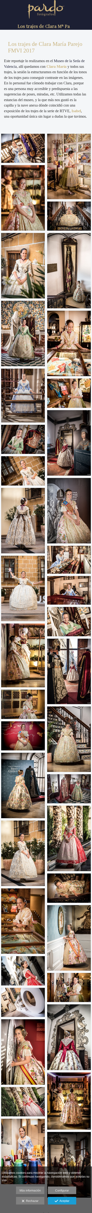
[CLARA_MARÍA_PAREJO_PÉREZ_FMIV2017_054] (23, 470)
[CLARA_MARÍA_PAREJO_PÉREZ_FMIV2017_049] (23, 1002)
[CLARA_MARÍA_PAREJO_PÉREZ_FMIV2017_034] (69, 1037)
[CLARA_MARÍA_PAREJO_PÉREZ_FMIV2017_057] (23, 1101)
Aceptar (63, 1201)
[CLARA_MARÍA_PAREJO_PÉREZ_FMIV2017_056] (69, 838)
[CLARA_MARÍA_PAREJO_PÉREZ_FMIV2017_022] (69, 216)
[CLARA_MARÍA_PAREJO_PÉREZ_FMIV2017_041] (69, 166)
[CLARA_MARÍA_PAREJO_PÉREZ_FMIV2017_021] (69, 888)
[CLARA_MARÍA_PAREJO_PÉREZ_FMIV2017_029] (69, 1164)
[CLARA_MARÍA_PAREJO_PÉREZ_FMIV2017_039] (69, 343)
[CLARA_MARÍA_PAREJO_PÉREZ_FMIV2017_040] (23, 921)
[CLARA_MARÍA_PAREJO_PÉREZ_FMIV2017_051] (23, 520)
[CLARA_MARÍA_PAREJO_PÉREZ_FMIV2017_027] (69, 621)
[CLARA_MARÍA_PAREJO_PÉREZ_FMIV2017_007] (69, 1101)
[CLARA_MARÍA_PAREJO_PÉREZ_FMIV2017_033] (69, 443)
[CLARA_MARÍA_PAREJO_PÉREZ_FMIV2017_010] (23, 704)
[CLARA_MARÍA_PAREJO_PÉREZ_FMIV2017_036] (69, 393)
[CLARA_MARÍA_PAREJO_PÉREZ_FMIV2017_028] (23, 333)
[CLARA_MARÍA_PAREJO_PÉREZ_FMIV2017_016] (69, 938)
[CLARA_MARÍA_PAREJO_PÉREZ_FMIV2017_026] (23, 439)
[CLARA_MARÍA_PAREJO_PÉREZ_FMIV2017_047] (23, 395)
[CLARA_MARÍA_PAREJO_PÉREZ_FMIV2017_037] (69, 987)
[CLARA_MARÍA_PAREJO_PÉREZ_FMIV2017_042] (69, 560)
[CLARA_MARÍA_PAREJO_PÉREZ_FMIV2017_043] (69, 590)
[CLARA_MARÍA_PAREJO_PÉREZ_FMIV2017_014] (23, 735)
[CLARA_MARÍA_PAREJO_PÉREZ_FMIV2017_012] (69, 510)
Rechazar (31, 1201)
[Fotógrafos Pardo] (46, 20)
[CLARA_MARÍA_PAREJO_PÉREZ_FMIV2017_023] (23, 785)
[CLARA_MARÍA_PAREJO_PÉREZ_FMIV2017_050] (23, 265)
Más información (30, 1190)
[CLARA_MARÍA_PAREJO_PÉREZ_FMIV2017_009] (23, 198)
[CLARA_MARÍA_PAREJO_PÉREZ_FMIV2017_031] (69, 671)
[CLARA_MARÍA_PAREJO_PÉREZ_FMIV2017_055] (23, 588)
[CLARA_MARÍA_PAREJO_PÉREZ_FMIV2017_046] (23, 1151)
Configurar (62, 1190)
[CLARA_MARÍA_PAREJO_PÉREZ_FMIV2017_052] (23, 853)
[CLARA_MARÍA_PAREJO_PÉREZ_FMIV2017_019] (69, 270)
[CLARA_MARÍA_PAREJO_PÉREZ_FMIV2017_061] (23, 970)
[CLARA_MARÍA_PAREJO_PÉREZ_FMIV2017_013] (23, 1052)
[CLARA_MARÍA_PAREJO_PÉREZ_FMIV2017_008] (23, 655)
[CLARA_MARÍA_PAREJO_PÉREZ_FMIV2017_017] (69, 739)
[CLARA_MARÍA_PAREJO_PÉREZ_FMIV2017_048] (23, 148)
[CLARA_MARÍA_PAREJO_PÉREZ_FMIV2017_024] (69, 788)
